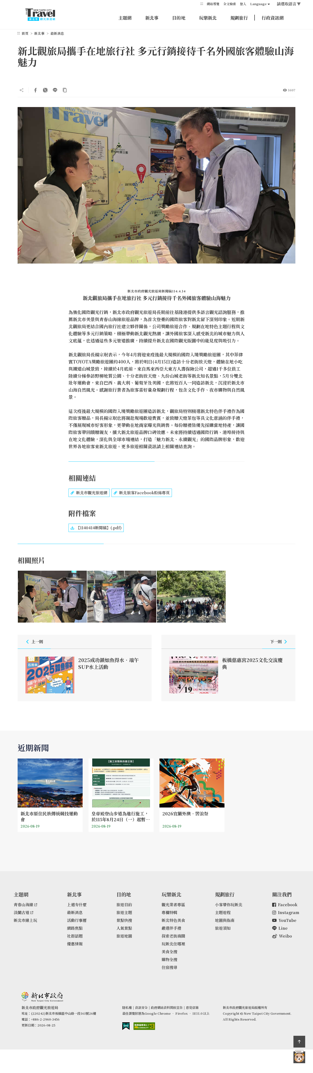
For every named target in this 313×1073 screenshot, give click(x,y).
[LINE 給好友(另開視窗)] (55, 90)
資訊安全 (141, 1007)
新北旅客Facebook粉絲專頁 (144, 492)
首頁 (25, 33)
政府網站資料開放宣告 (167, 1007)
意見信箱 (192, 1007)
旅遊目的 (124, 904)
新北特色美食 (173, 920)
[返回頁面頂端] (299, 1042)
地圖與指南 (225, 920)
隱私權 (127, 1007)
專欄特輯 (169, 912)
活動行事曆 (77, 920)
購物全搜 (169, 959)
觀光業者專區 (173, 904)
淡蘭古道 (21, 912)
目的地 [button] (178, 17)
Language (258, 3)
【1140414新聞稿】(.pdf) (99, 527)
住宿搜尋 (169, 967)
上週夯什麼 (77, 904)
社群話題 (75, 936)
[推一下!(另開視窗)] (45, 90)
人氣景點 (124, 928)
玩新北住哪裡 (173, 944)
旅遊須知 (223, 928)
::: (201, 3)
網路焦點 (75, 928)
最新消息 (57, 33)
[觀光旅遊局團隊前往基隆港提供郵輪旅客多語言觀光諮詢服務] (52, 597)
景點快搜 (124, 920)
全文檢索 (229, 3)
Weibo (285, 936)
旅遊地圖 (124, 936)
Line (283, 928)
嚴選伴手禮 (171, 928)
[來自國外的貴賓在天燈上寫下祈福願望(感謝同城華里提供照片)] (121, 597)
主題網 (125, 17)
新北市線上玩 (25, 920)
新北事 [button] (151, 17)
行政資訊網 (273, 17)
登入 (243, 3)
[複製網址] (65, 90)
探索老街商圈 (173, 936)
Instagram (288, 912)
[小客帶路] (299, 1057)
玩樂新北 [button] (208, 17)
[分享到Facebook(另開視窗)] (35, 90)
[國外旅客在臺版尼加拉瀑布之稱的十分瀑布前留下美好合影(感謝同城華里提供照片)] (191, 597)
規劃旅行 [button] (239, 17)
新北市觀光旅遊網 (45, 15)
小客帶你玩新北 (228, 904)
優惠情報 (75, 944)
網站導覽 (213, 3)
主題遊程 (223, 912)
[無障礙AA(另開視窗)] (144, 1026)
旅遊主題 (124, 912)
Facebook (287, 904)
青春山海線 (23, 904)
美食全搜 (169, 951)
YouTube (287, 920)
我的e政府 (126, 1026)
